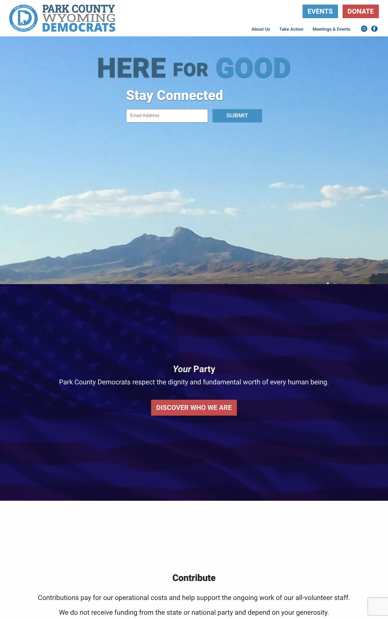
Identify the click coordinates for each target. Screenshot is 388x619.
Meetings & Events (331, 29)
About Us (260, 29)
